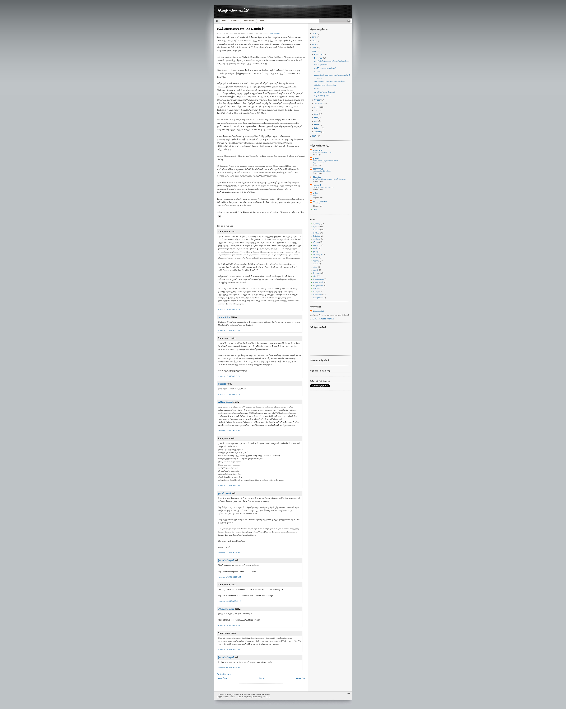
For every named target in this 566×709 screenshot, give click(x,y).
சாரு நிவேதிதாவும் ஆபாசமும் (324, 92)
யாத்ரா (315, 193)
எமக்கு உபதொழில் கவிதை (322, 171)
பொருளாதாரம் (318, 282)
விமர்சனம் (316, 289)
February (318, 128)
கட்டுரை (316, 242)
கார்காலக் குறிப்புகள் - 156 (322, 152)
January (317, 132)
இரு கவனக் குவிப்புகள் (322, 96)
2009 (314, 48)
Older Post (300, 678)
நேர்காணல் (317, 273)
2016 (314, 34)
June (316, 114)
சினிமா (315, 264)
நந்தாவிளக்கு (318, 169)
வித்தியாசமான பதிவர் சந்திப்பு (325, 85)
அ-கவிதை (317, 224)
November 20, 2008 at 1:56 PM (229, 668)
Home (217, 21)
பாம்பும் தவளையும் (321, 65)
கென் (315, 210)
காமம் (315, 248)
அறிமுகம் (316, 230)
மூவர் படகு (316, 204)
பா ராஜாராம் (317, 185)
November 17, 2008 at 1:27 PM (229, 376)
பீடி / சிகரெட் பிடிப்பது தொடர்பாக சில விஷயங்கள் (331, 61)
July (316, 111)
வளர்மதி (222, 383)
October (317, 100)
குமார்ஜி (316, 251)
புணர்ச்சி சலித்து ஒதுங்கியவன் (325, 68)
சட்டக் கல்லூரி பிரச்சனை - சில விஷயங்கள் (240, 28)
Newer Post (222, 678)
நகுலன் (315, 270)
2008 (314, 51)
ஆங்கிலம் (316, 236)
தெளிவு (317, 88)
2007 (314, 136)
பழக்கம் (317, 72)
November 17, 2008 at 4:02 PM (229, 485)
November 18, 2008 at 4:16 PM (229, 625)
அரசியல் (273, 33)
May (316, 118)
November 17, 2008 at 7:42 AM (229, 330)
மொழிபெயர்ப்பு (318, 285)
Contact (261, 21)
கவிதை (315, 245)
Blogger (267, 694)
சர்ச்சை (315, 258)
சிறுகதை (316, 261)
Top (348, 694)
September (319, 103)
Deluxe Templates (244, 697)
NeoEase (266, 697)
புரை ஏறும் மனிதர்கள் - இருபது (323, 187)
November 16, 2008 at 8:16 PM (229, 309)
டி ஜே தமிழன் (318, 150)
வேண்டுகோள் (318, 298)
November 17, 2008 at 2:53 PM (229, 394)
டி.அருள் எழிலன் (225, 402)
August (317, 107)
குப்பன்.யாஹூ (224, 493)
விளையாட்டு (317, 295)
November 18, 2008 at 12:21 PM (229, 601)
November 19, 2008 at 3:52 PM (229, 649)
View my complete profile (322, 319)
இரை (314, 195)
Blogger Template (223, 697)
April (316, 121)
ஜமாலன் (316, 158)
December (318, 54)
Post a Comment (224, 674)
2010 (314, 44)
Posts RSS (234, 21)
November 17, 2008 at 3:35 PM (229, 431)
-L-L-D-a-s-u (224, 317)
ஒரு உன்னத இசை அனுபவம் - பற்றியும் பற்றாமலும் (329, 179)
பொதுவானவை (318, 279)
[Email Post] (219, 216)
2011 (314, 41)
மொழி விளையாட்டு (233, 10)
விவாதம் (316, 292)
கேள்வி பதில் (317, 255)
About (224, 21)
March (317, 125)
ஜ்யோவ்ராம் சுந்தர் (226, 560)
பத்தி (278, 33)
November (318, 58)
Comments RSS (248, 21)
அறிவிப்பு (316, 233)
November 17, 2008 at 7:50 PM (229, 553)
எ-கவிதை (316, 239)
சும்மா (315, 267)
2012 (314, 37)
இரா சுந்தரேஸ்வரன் (320, 202)
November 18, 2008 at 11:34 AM (229, 577)
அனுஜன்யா (317, 177)
